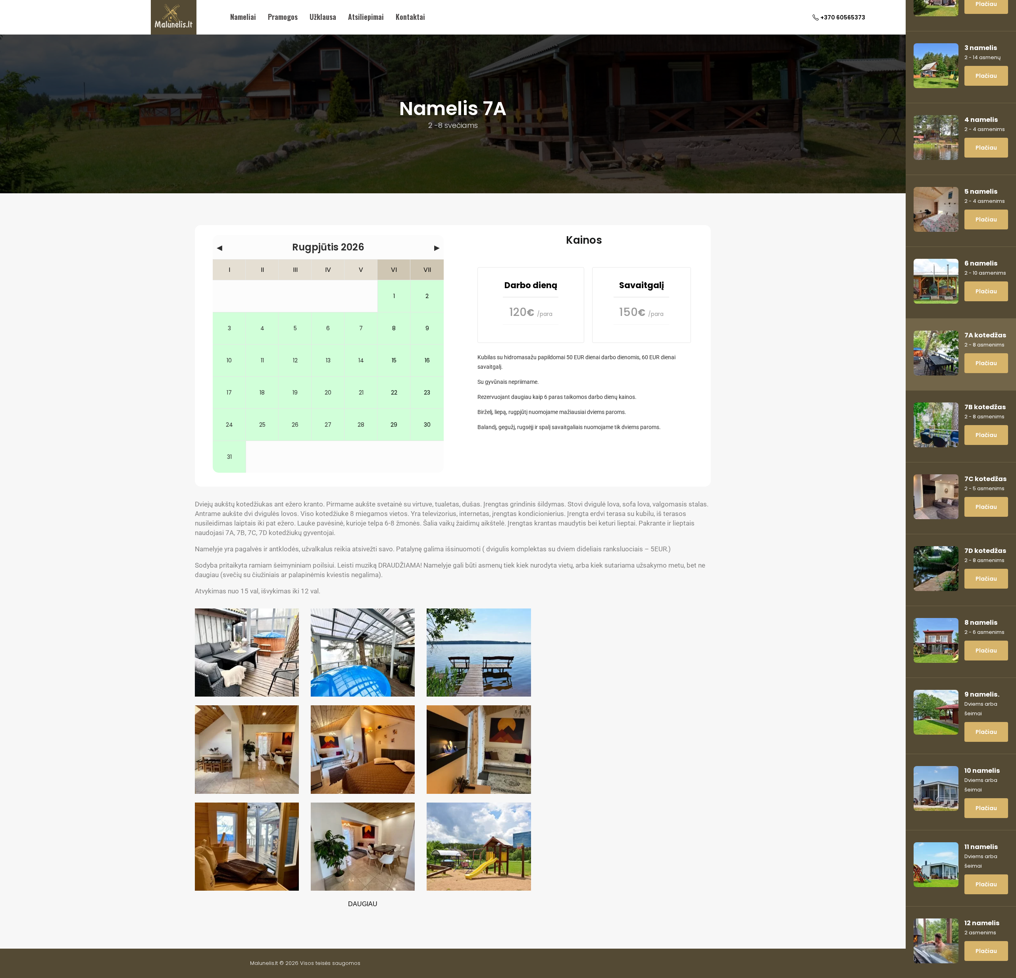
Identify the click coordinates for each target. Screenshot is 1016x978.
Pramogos (283, 17)
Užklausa (323, 17)
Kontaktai (410, 17)
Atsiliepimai (366, 17)
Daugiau (362, 904)
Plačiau (986, 76)
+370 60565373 (842, 17)
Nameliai (243, 17)
